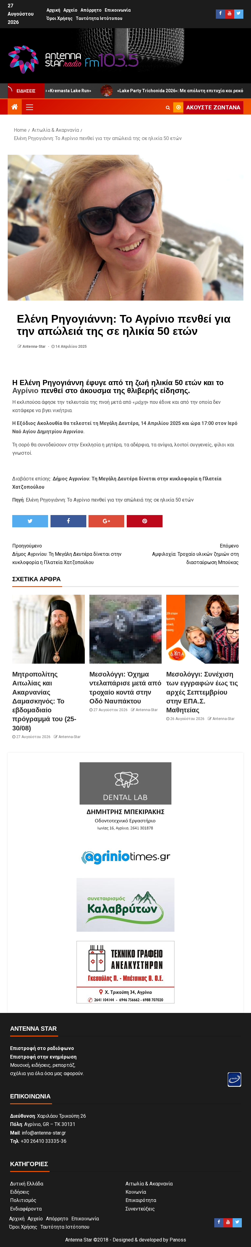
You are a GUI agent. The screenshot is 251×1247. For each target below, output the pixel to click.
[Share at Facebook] (68, 521)
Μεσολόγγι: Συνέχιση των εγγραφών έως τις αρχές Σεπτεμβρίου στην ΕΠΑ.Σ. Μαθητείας (202, 692)
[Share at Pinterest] (145, 521)
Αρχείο (70, 10)
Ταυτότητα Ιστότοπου (99, 18)
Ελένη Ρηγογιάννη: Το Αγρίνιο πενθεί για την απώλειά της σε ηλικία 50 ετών (110, 500)
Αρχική (53, 10)
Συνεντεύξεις (140, 1209)
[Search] (168, 107)
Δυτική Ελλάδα (26, 1184)
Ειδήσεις (19, 1192)
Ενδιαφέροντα (26, 1209)
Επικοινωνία (118, 10)
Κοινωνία (136, 1192)
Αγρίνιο (25, 390)
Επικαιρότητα (141, 1200)
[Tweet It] (30, 521)
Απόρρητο (91, 10)
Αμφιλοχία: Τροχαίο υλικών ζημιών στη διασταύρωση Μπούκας (195, 554)
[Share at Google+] (106, 521)
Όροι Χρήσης (60, 18)
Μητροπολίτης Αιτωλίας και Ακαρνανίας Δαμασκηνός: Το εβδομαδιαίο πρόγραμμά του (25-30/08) (44, 701)
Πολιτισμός (23, 1200)
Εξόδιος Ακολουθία (39, 423)
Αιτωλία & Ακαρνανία (149, 1184)
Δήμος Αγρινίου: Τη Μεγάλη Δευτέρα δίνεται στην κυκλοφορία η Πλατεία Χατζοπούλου (67, 554)
